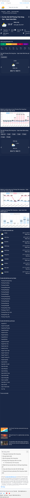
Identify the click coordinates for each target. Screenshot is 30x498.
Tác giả (10, 495)
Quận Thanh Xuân (5, 386)
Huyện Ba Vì (3, 323)
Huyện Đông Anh (5, 330)
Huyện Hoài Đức (4, 334)
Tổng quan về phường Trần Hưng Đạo (12, 454)
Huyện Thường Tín (5, 357)
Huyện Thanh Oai (5, 352)
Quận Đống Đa (4, 368)
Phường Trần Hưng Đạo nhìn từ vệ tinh (12, 460)
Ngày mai (3, 134)
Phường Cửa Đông (5, 283)
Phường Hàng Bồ (5, 294)
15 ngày (3, 137)
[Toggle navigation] (27, 7)
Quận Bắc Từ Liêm (5, 364)
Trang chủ (3, 11)
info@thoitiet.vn (23, 491)
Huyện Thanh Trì (4, 355)
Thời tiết (15, 491)
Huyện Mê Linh (4, 337)
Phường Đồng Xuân (5, 287)
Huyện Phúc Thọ (4, 343)
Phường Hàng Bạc (5, 289)
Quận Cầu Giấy (4, 366)
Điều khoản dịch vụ (16, 495)
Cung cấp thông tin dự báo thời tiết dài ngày (13, 469)
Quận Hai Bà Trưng (5, 373)
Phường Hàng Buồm (5, 298)
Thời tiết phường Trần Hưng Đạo (12, 462)
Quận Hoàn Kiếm (15, 11)
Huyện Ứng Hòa (4, 359)
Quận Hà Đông (4, 371)
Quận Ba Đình (4, 361)
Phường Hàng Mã (5, 305)
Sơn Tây (3, 389)
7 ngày (18, 134)
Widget (1, 495)
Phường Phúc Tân (5, 314)
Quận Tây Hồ (4, 384)
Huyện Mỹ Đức (4, 339)
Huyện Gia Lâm (4, 332)
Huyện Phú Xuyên (5, 341)
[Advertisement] (15, 91)
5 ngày (13, 134)
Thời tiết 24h (4, 57)
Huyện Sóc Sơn (4, 348)
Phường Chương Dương (6, 280)
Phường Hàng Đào (5, 301)
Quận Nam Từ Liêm (5, 382)
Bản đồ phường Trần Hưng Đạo (10, 458)
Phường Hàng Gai (5, 303)
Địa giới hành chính (7, 456)
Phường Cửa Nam (5, 285)
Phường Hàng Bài (5, 292)
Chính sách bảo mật (4, 497)
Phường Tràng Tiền (5, 316)
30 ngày (8, 137)
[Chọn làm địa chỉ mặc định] (29, 17)
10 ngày (24, 134)
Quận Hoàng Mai (5, 377)
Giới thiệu (6, 495)
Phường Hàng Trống (5, 307)
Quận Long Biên (4, 380)
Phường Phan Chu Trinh (6, 312)
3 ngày (8, 134)
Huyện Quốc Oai (4, 346)
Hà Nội (2, 3)
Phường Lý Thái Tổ (5, 310)
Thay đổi (9, 3)
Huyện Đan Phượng (5, 328)
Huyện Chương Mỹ (5, 325)
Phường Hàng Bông (5, 296)
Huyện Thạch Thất (5, 350)
